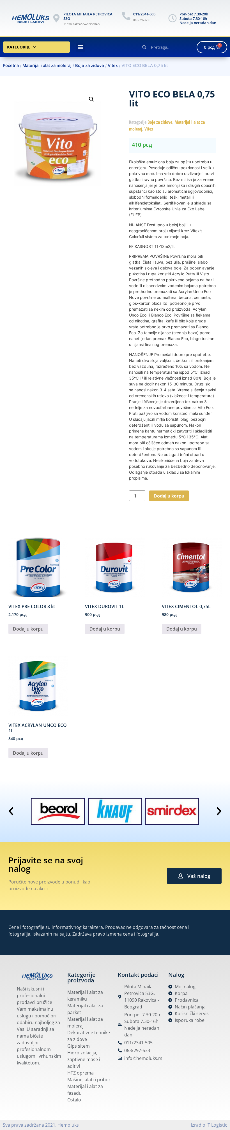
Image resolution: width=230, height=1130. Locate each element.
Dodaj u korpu (169, 496)
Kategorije (18, 47)
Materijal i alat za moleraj (47, 65)
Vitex (113, 65)
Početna (11, 65)
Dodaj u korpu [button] (28, 629)
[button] (80, 47)
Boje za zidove (89, 65)
